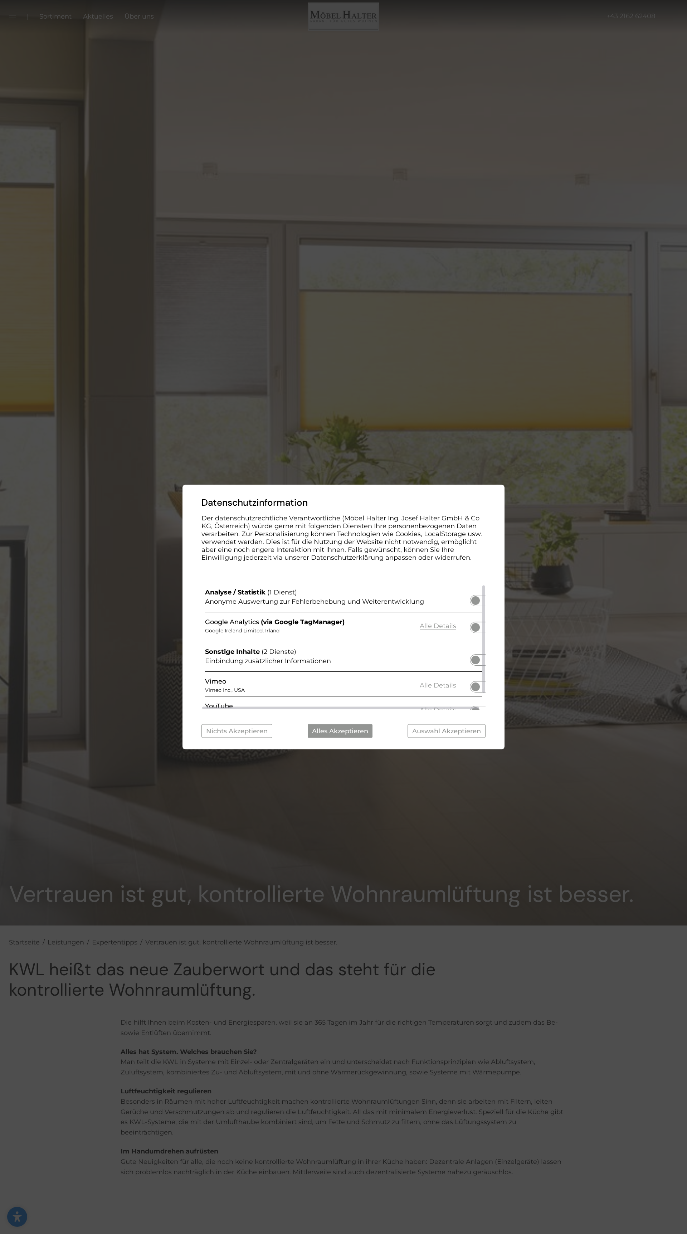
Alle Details (438, 625)
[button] (475, 600)
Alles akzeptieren (340, 731)
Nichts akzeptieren (237, 731)
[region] (343, 647)
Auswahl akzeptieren (446, 731)
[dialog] (343, 617)
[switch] (475, 598)
